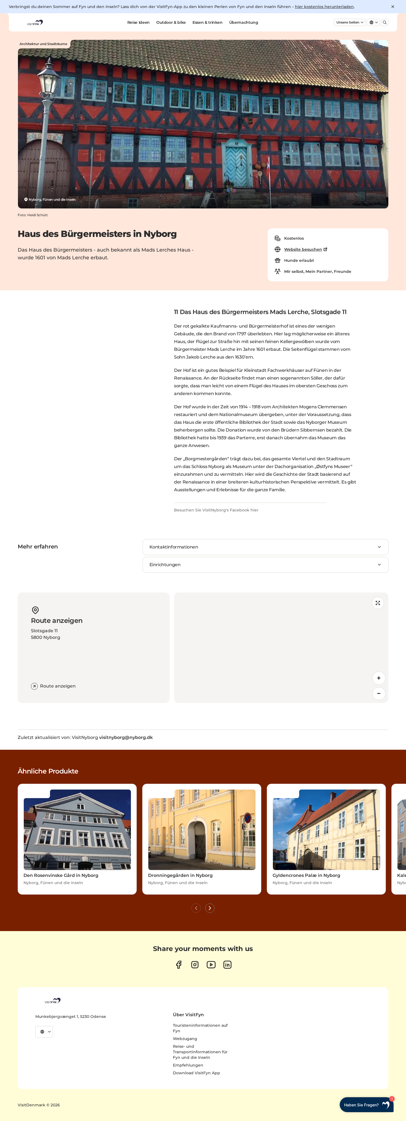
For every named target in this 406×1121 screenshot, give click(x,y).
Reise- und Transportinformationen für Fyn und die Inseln (200, 1052)
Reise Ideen (138, 22)
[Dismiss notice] (392, 6)
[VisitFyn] (52, 1000)
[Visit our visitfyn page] (195, 965)
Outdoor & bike (171, 22)
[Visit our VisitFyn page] (178, 965)
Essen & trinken (208, 22)
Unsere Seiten (347, 22)
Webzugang (185, 1038)
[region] (281, 647)
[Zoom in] (379, 678)
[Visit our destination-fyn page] (227, 965)
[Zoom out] (379, 693)
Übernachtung (243, 22)
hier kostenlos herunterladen (324, 6)
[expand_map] (378, 603)
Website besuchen (303, 249)
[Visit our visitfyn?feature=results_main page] (211, 965)
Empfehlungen (188, 1065)
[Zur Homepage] (34, 22)
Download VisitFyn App (196, 1072)
